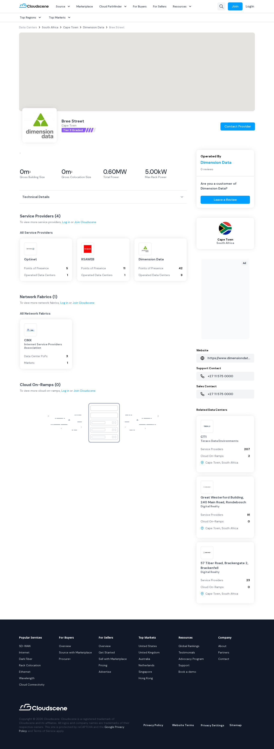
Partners (223, 652)
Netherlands (146, 665)
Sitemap (235, 725)
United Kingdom (149, 652)
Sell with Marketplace (113, 659)
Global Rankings (189, 646)
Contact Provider (237, 126)
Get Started (107, 652)
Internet (24, 652)
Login (250, 6)
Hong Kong (146, 678)
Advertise (105, 672)
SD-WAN (24, 646)
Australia (144, 659)
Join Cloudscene (85, 222)
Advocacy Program (191, 659)
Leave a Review (225, 200)
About (222, 646)
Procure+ (65, 659)
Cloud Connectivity (32, 684)
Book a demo (187, 672)
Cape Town (70, 27)
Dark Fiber (25, 659)
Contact (223, 659)
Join (235, 6)
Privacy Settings (212, 725)
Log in (66, 222)
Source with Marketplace (75, 652)
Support (184, 665)
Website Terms (183, 725)
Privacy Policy (153, 725)
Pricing (103, 665)
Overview (65, 646)
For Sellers (159, 6)
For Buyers (140, 6)
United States (148, 646)
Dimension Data (93, 27)
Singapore (145, 672)
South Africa (50, 27)
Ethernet (24, 672)
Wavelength (27, 678)
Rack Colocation (30, 665)
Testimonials (187, 652)
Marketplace (84, 6)
